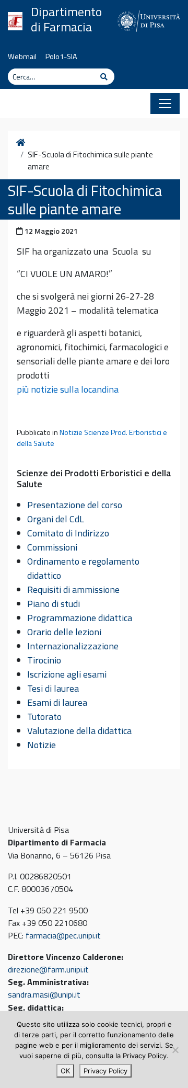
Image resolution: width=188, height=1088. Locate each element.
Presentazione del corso (74, 505)
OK (65, 1071)
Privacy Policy (105, 1071)
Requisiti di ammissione (73, 589)
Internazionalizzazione (73, 646)
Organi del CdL (55, 519)
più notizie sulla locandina (68, 389)
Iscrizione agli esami (67, 674)
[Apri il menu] (165, 103)
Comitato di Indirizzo (68, 533)
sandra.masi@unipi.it (44, 994)
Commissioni (52, 547)
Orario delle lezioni (64, 632)
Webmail (22, 56)
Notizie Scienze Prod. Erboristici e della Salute (92, 438)
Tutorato (44, 716)
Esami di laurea (57, 702)
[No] (175, 1050)
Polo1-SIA (61, 56)
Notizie (41, 745)
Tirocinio (44, 660)
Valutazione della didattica (79, 731)
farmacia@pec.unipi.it (63, 935)
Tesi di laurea (53, 688)
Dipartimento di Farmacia (66, 19)
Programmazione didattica (79, 618)
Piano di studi (53, 604)
